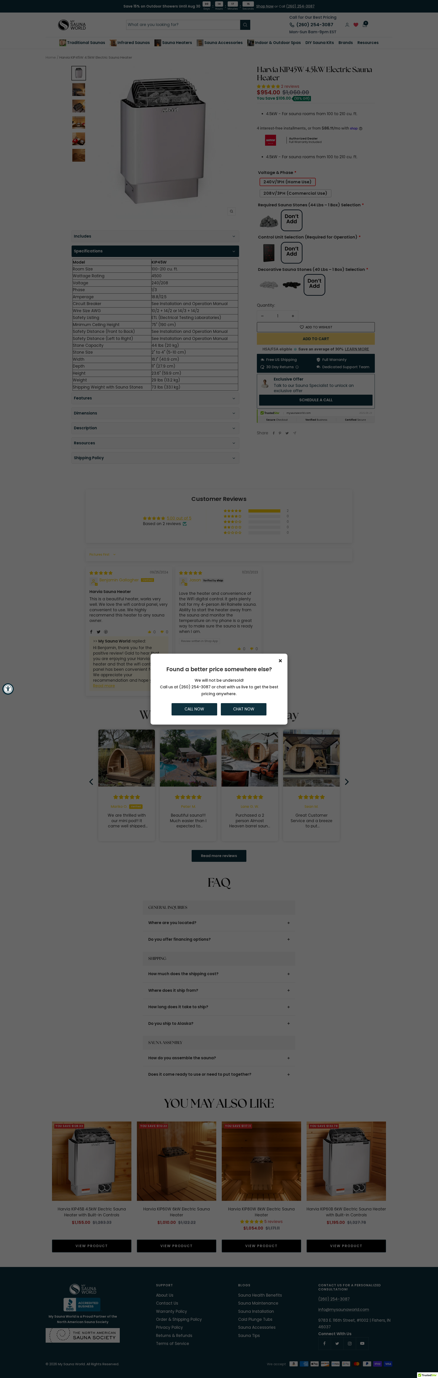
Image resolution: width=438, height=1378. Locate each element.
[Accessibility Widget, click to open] (8, 689)
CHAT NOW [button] (243, 709)
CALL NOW (194, 709)
